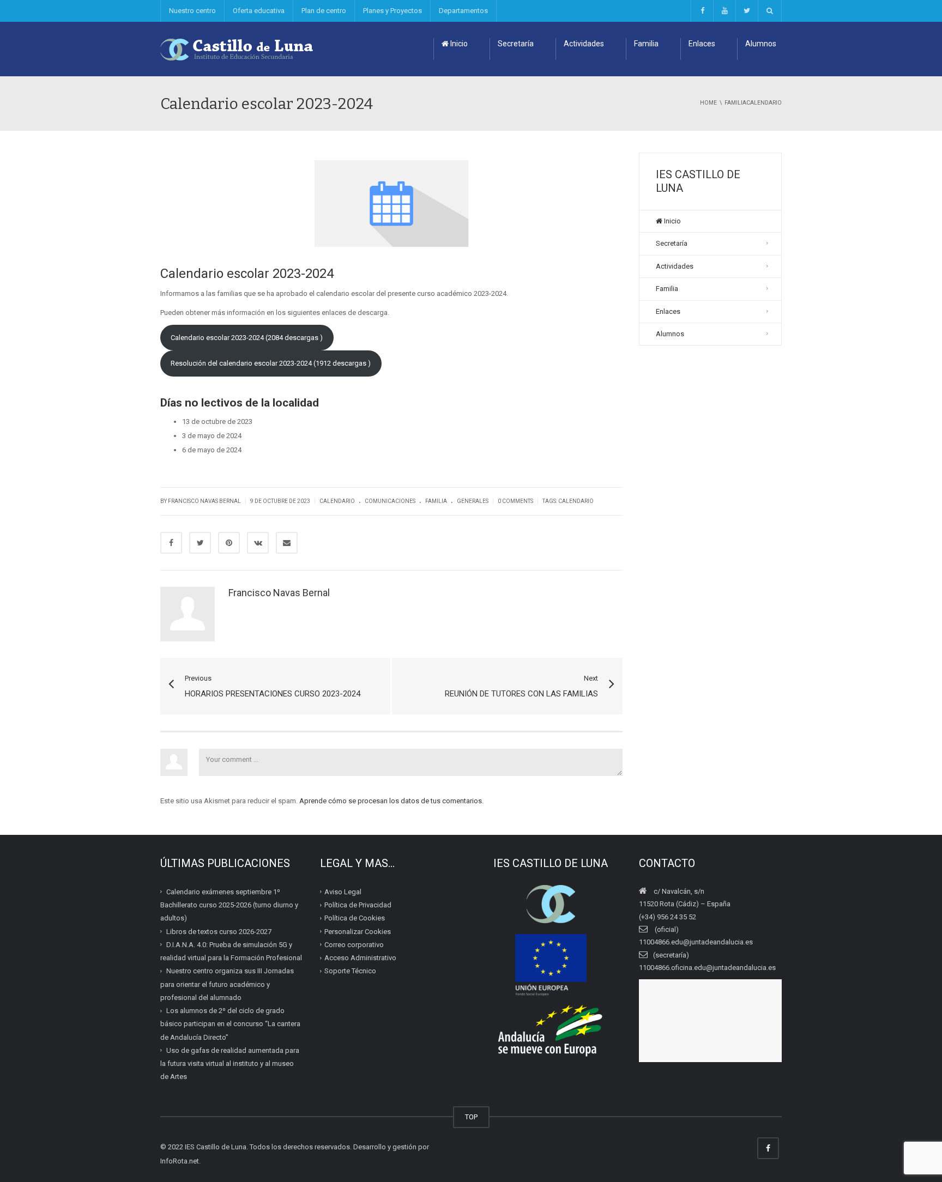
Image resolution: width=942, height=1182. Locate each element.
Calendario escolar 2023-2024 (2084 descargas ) (247, 338)
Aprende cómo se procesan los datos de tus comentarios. (391, 801)
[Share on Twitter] (200, 543)
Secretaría (516, 43)
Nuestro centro (192, 11)
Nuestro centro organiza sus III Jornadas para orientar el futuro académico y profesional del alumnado (227, 984)
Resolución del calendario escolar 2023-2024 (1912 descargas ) (271, 363)
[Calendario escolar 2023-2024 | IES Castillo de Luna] (237, 49)
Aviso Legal (342, 892)
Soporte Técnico (350, 971)
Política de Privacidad (357, 905)
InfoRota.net (179, 1161)
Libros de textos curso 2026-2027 (218, 931)
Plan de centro (323, 11)
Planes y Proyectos (392, 11)
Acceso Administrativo (360, 958)
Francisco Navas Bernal (279, 592)
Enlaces (702, 43)
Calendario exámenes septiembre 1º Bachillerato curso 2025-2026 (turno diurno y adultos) (229, 905)
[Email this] (287, 543)
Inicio (458, 43)
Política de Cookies (354, 918)
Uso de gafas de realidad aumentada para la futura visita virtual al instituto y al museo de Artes (229, 1063)
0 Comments (515, 501)
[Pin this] (229, 543)
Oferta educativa (259, 11)
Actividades (584, 43)
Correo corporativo (354, 945)
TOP (471, 1117)
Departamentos (463, 11)
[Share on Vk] (258, 543)
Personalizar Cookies (357, 931)
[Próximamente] (724, 11)
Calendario (337, 501)
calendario (576, 501)
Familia (646, 43)
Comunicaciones (390, 501)
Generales (472, 501)
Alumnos (760, 43)
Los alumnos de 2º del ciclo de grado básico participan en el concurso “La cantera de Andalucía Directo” (230, 1024)
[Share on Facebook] (171, 543)
